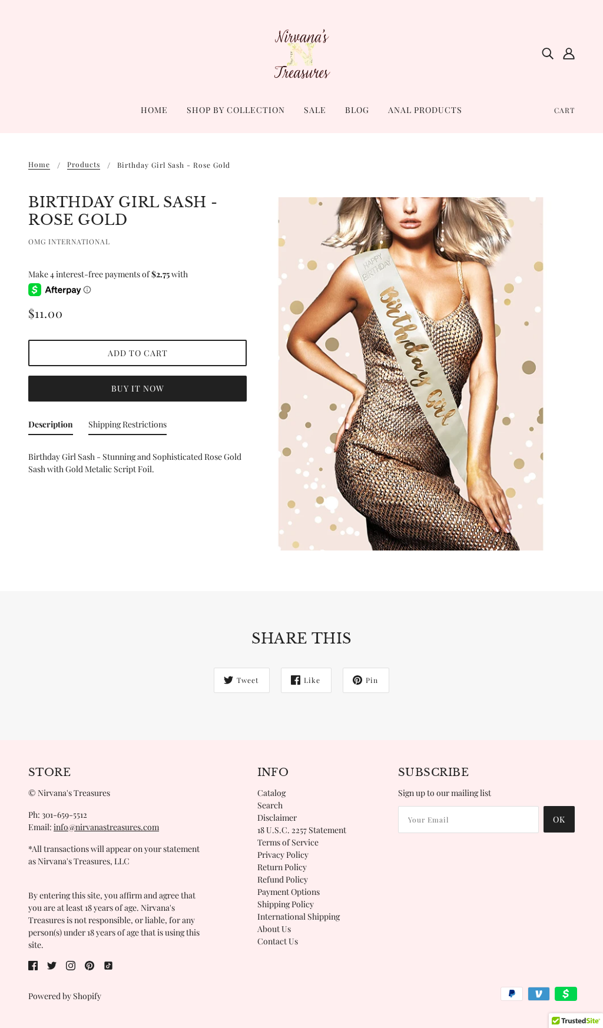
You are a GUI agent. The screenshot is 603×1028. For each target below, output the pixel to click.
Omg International (69, 241)
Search (270, 805)
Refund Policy (282, 879)
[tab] (50, 426)
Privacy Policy (283, 854)
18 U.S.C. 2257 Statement (301, 829)
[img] (547, 53)
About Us (274, 928)
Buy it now (137, 388)
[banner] (301, 52)
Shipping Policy (285, 904)
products (83, 165)
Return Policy (282, 867)
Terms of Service (288, 842)
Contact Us (277, 941)
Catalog (271, 792)
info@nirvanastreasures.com (106, 827)
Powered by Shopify (64, 996)
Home (39, 165)
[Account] (568, 53)
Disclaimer (277, 817)
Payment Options (288, 891)
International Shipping (298, 916)
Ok (559, 819)
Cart (564, 110)
